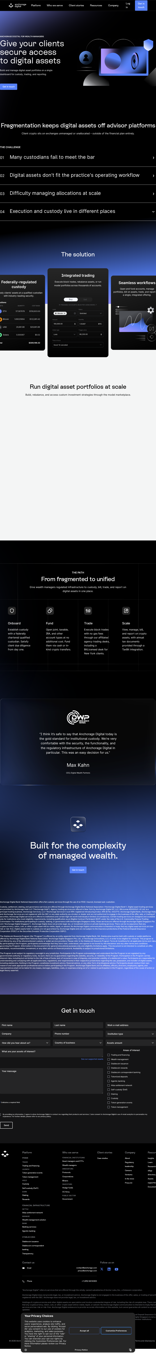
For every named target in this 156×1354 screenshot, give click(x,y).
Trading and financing (30, 1169)
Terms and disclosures (145, 1344)
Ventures (128, 1178)
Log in (128, 7)
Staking (25, 1199)
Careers (128, 1174)
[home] (17, 7)
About (127, 1162)
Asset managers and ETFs (73, 1165)
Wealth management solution (34, 1223)
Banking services (29, 1230)
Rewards (26, 1203)
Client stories (76, 7)
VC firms (66, 1195)
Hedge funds (67, 1191)
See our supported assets (92, 1059)
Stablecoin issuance (30, 1245)
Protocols (66, 1176)
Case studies (102, 1162)
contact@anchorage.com (86, 1271)
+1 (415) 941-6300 (89, 1285)
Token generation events (32, 1176)
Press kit (128, 1186)
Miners (65, 1184)
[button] (36, 8)
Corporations (67, 1180)
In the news (129, 1182)
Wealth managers (69, 1169)
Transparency (27, 1257)
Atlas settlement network (32, 1216)
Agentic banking (28, 1235)
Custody (25, 1188)
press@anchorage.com (87, 1274)
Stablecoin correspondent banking (33, 1251)
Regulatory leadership (129, 1168)
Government (67, 1203)
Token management (30, 1180)
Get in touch (141, 7)
